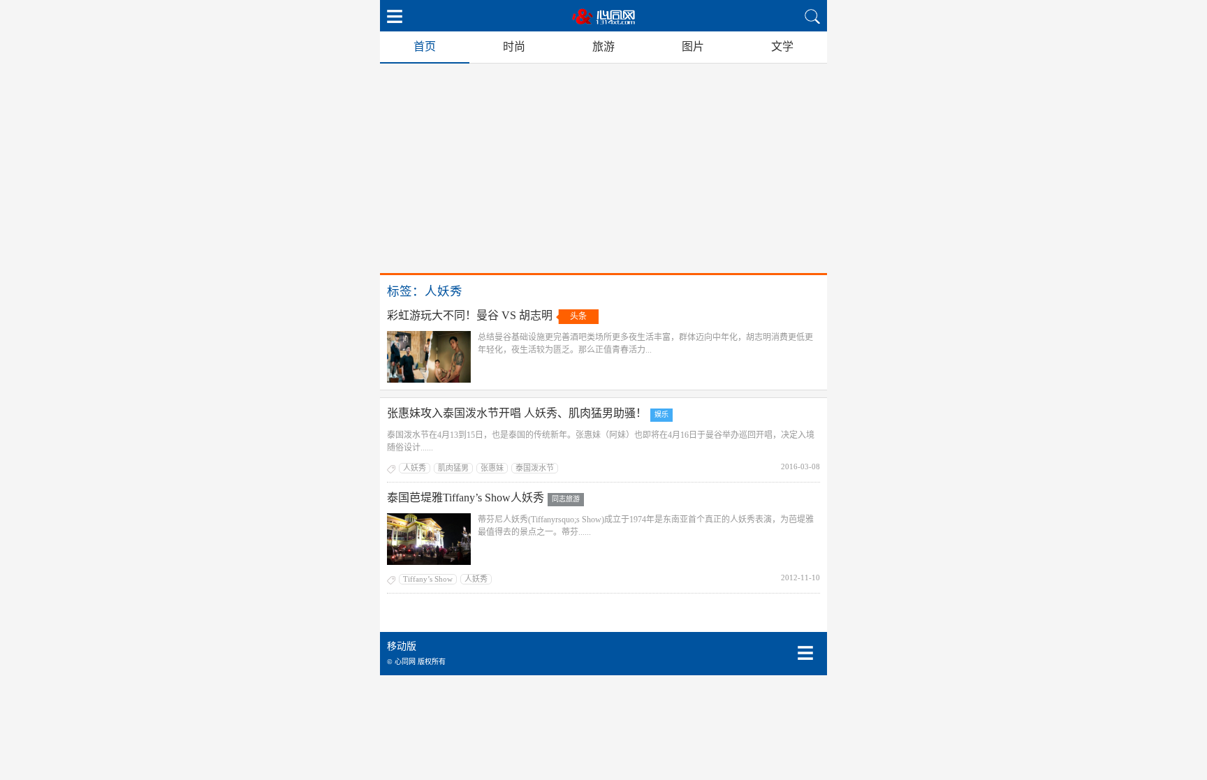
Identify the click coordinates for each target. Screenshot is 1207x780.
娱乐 (661, 414)
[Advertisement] (603, 168)
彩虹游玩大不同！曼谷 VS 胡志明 (470, 315)
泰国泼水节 (534, 468)
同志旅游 (566, 499)
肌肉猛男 (453, 468)
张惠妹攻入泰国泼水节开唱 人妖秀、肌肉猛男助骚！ (517, 413)
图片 (693, 46)
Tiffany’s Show (428, 579)
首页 (425, 46)
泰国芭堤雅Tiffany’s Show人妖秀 (465, 497)
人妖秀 (414, 468)
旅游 (603, 46)
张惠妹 (492, 468)
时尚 (514, 46)
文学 (782, 46)
